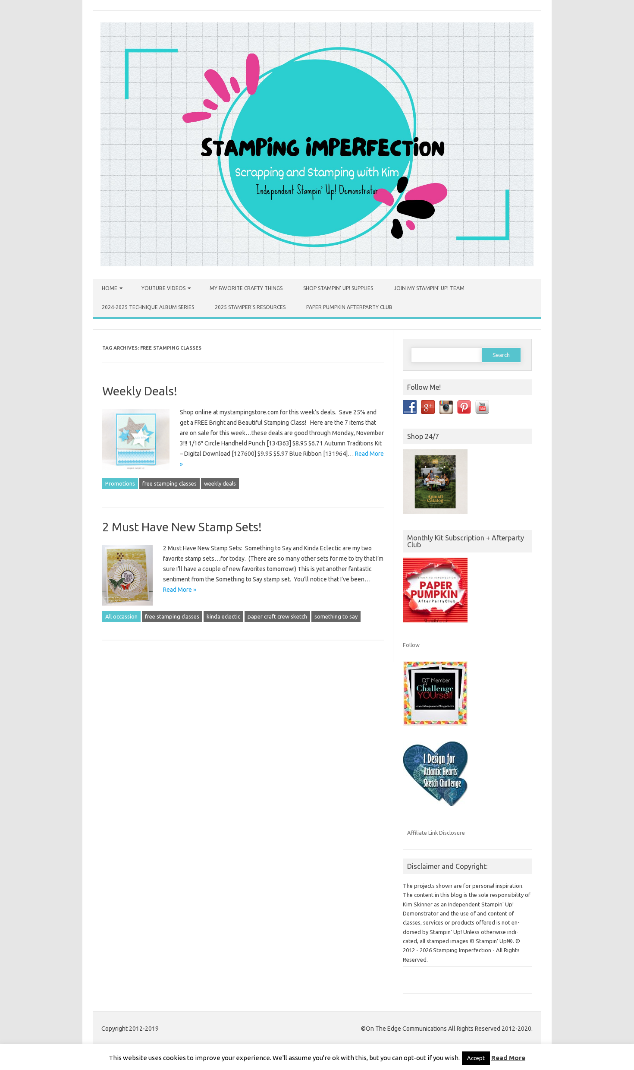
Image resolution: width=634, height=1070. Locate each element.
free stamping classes (169, 483)
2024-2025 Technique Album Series (148, 307)
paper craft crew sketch (277, 616)
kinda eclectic (223, 616)
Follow (411, 645)
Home (109, 288)
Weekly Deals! (139, 391)
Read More (508, 1057)
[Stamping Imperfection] (317, 264)
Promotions (120, 483)
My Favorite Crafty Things (246, 288)
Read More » (179, 589)
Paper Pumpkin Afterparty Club (349, 307)
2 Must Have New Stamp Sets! (182, 526)
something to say (336, 616)
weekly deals (220, 483)
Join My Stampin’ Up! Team (429, 288)
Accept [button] (476, 1058)
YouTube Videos (163, 288)
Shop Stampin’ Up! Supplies (338, 288)
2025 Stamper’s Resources (250, 307)
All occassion (121, 616)
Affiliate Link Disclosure (436, 833)
